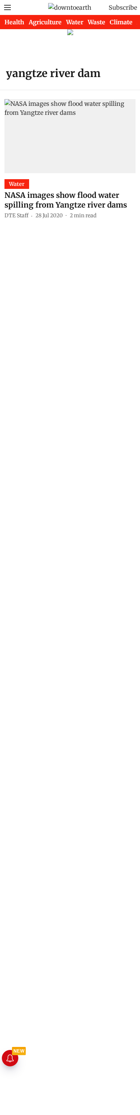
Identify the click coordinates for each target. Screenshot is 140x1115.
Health (14, 22)
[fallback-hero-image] (70, 136)
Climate (121, 22)
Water (74, 22)
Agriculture (45, 22)
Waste (96, 22)
